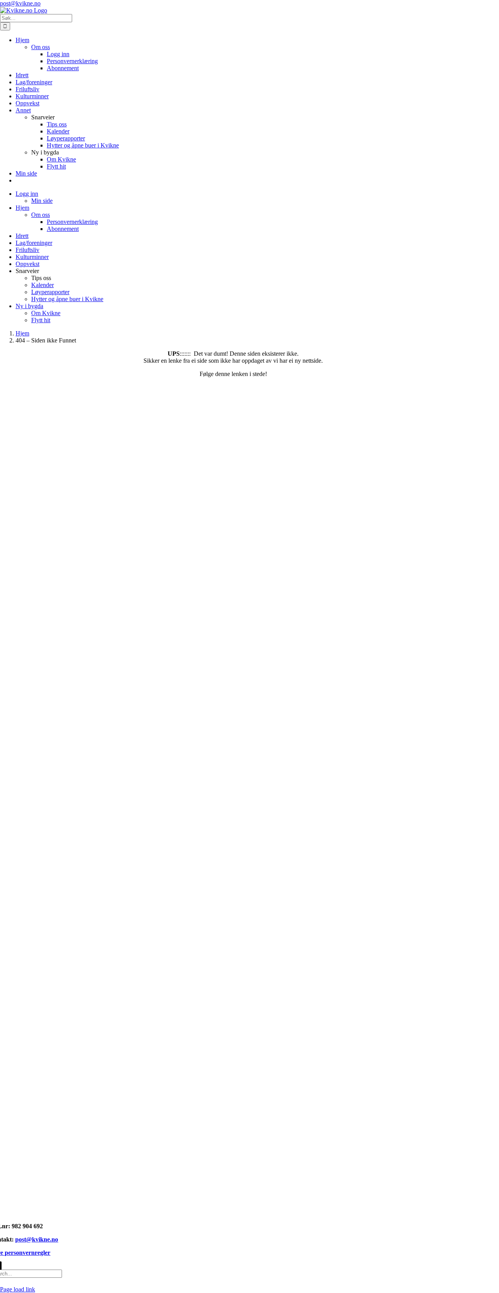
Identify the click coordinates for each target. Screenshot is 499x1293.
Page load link (17, 1289)
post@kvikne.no (20, 3)
